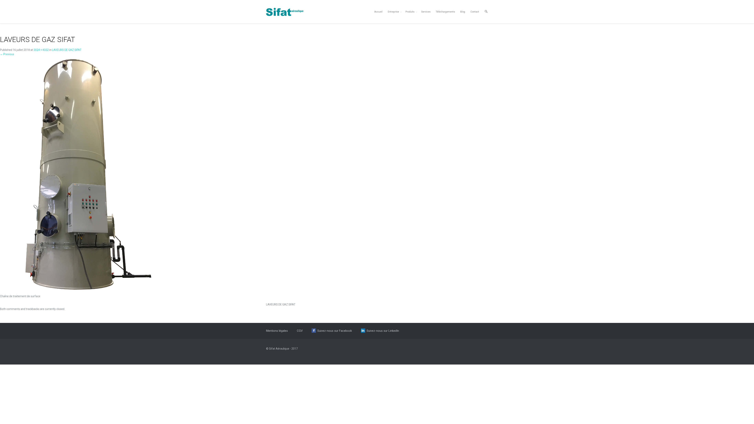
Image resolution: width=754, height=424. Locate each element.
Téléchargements (445, 11)
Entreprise (393, 11)
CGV (300, 331)
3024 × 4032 (41, 49)
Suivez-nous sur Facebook (334, 331)
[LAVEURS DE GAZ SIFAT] (88, 174)
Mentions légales (277, 331)
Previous (7, 54)
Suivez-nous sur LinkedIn (383, 331)
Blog (462, 11)
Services (426, 11)
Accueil (378, 11)
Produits (410, 11)
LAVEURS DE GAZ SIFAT (66, 49)
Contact (474, 11)
